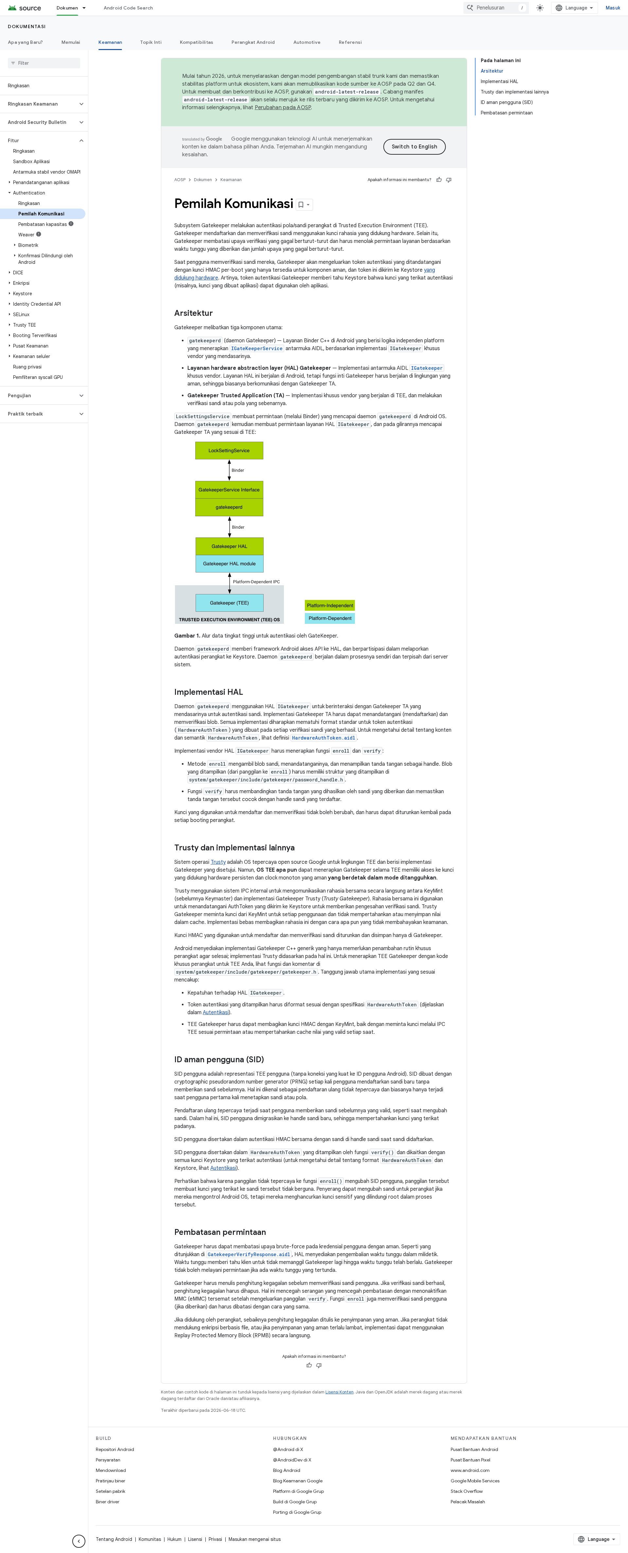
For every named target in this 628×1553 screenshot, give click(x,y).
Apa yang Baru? (25, 42)
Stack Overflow (467, 1491)
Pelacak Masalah (468, 1502)
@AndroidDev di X (292, 1460)
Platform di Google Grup (298, 1491)
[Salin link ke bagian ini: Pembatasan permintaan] (272, 1233)
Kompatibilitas (197, 42)
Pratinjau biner (110, 1481)
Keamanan (110, 42)
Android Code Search (128, 8)
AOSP (179, 179)
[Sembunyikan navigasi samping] (78, 1541)
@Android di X (288, 1449)
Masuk (613, 8)
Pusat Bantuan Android (474, 1449)
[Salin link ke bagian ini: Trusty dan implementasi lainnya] (301, 848)
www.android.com (470, 1470)
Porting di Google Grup (297, 1512)
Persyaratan (108, 1460)
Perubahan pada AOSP (283, 107)
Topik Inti (151, 42)
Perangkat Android (253, 42)
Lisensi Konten (339, 1392)
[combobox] (496, 8)
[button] (39, 104)
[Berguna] (439, 180)
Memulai (70, 42)
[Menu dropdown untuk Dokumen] (87, 8)
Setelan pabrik (110, 1491)
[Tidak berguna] (449, 180)
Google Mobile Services (475, 1481)
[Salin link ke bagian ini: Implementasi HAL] (249, 693)
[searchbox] (44, 63)
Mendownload (111, 1470)
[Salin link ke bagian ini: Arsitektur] (219, 314)
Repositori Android (115, 1449)
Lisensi (195, 1539)
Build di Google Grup (295, 1502)
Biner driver (107, 1502)
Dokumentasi (27, 26)
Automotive (307, 42)
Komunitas (150, 1539)
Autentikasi (216, 1012)
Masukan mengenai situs (255, 1539)
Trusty (218, 862)
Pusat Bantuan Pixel (470, 1460)
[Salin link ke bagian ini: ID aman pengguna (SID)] (270, 1060)
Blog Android (286, 1470)
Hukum (174, 1539)
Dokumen (67, 8)
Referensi (350, 42)
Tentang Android (114, 1539)
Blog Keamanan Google (298, 1481)
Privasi (215, 1539)
